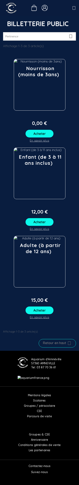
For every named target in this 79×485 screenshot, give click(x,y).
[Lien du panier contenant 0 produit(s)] (34, 8)
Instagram (39, 479)
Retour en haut (57, 343)
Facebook (31, 479)
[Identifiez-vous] (45, 8)
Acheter (39, 134)
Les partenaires (39, 450)
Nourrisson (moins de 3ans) (38, 71)
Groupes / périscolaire (39, 406)
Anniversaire (39, 440)
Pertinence (39, 36)
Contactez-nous (39, 466)
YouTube (48, 479)
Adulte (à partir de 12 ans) (40, 248)
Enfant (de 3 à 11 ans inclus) (40, 160)
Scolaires (39, 400)
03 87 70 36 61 (46, 367)
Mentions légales (39, 395)
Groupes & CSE (39, 434)
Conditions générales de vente (39, 445)
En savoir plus (39, 140)
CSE (39, 411)
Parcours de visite (39, 416)
